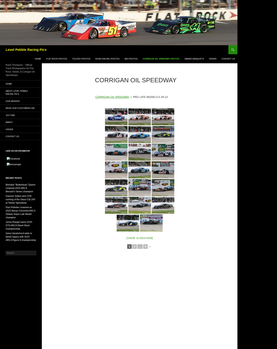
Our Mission (13, 101)
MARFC (9, 122)
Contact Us (228, 59)
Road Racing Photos (107, 59)
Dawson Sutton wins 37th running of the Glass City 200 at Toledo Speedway (20, 199)
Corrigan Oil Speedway (112, 97)
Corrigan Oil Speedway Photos (161, 59)
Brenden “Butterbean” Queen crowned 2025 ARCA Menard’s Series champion (20, 188)
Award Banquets (194, 59)
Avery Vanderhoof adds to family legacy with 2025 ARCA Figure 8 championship (21, 236)
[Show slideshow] (139, 238)
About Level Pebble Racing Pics (17, 92)
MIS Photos (131, 59)
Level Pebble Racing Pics (26, 50)
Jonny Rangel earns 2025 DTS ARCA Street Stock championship (19, 225)
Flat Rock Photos (56, 59)
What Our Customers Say (20, 108)
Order (213, 59)
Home (38, 59)
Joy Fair (10, 115)
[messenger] (14, 164)
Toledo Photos (81, 59)
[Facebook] (13, 158)
